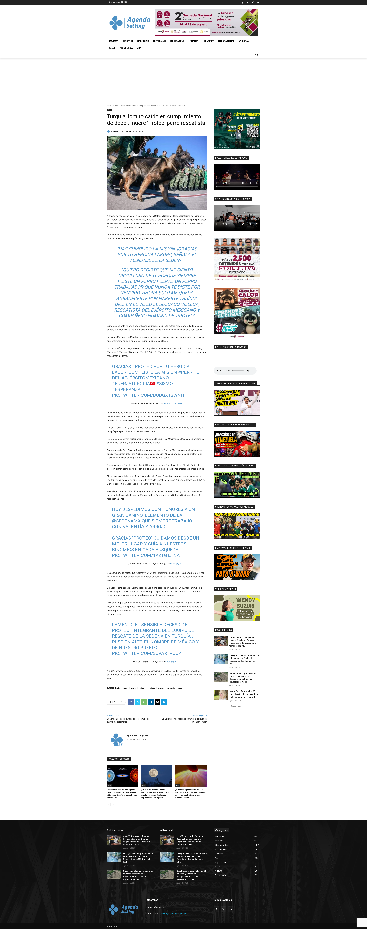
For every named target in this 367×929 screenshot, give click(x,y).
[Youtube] (258, 2)
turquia (181, 688)
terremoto (171, 688)
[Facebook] (242, 2)
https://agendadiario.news (137, 739)
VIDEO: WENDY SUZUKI (225, 589)
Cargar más (236, 706)
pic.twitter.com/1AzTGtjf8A (146, 555)
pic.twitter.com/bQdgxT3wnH (148, 395)
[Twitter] (253, 2)
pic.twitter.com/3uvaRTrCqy (146, 653)
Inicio (109, 105)
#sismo (164, 383)
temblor (161, 688)
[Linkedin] (151, 702)
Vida (115, 105)
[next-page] (113, 804)
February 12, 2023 (173, 403)
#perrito (189, 372)
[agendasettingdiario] (109, 131)
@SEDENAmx (126, 521)
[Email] (157, 702)
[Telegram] (164, 702)
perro (133, 688)
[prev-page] (109, 804)
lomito (117, 688)
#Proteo (142, 366)
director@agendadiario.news (173, 913)
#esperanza (126, 389)
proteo (141, 688)
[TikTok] (248, 2)
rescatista (151, 688)
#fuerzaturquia (131, 383)
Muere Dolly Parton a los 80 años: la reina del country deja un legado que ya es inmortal (243, 694)
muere (125, 688)
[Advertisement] (183, 80)
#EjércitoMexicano (145, 378)
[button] (256, 54)
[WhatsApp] (144, 702)
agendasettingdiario (122, 131)
